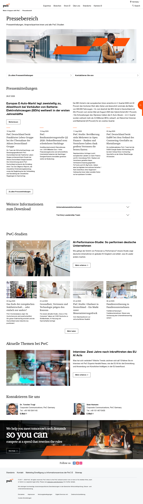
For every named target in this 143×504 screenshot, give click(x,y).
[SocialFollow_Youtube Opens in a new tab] (77, 463)
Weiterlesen (13, 122)
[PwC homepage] (6, 5)
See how (12, 451)
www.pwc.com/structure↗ (55, 482)
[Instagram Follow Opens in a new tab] (80, 463)
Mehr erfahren (80, 265)
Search (137, 6)
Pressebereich (27, 10)
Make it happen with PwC (11, 10)
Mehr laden (71, 331)
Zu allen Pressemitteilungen (20, 191)
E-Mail (22, 413)
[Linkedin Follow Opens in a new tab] (74, 463)
